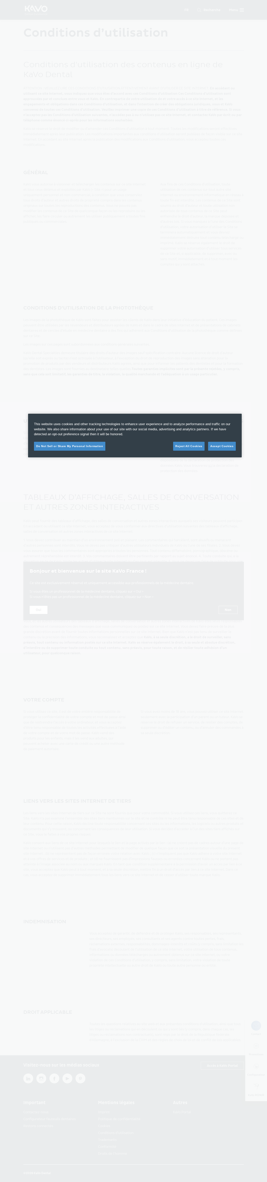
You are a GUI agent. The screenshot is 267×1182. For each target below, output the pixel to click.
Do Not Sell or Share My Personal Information (69, 446)
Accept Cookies (222, 446)
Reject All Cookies (188, 446)
